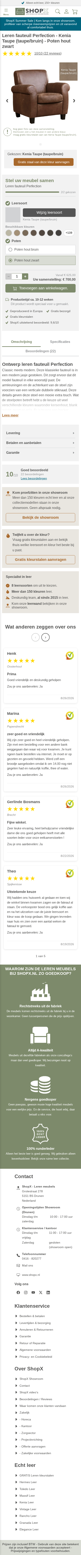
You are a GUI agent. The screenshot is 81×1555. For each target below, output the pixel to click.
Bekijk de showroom (40, 517)
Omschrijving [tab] (21, 342)
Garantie (25, 1336)
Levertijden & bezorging (35, 1323)
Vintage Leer (28, 1509)
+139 (69, 232)
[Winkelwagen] (75, 11)
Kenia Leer (27, 1502)
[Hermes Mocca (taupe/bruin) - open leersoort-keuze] (25, 233)
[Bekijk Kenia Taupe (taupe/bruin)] (12, 214)
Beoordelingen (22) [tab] (41, 351)
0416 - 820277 (31, 1258)
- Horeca (25, 1419)
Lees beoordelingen (34, 478)
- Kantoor (26, 1426)
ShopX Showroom (31, 1378)
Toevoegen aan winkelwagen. (43, 288)
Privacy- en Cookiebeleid (36, 1356)
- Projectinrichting (31, 1439)
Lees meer (10, 415)
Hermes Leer (28, 1482)
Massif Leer (27, 1495)
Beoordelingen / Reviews (36, 1399)
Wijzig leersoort (49, 212)
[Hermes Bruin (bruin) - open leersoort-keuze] (50, 233)
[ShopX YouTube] (33, 1292)
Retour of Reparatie (32, 1343)
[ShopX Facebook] (18, 1292)
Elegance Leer (29, 1529)
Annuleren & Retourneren (36, 1329)
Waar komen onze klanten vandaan (43, 1406)
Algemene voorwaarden (35, 1349)
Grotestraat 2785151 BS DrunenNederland (33, 1196)
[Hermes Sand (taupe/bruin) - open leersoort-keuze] (17, 233)
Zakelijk (24, 1412)
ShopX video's (29, 1392)
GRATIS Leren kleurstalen (37, 1475)
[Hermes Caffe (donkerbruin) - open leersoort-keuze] (58, 233)
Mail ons (27, 1265)
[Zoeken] (57, 11)
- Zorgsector (28, 1433)
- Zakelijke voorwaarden (35, 1453)
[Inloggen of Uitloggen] (66, 11)
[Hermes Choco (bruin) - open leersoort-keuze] (42, 233)
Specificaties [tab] (60, 342)
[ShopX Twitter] (40, 1292)
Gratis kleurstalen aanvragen (40, 560)
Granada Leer (29, 1522)
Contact (25, 1385)
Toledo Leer (27, 1489)
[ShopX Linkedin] (48, 1292)
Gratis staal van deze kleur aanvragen (43, 162)
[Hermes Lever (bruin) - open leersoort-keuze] (33, 233)
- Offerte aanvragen (32, 1446)
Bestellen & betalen (32, 1316)
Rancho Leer (28, 1516)
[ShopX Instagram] (25, 1292)
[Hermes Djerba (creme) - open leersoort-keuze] (8, 233)
